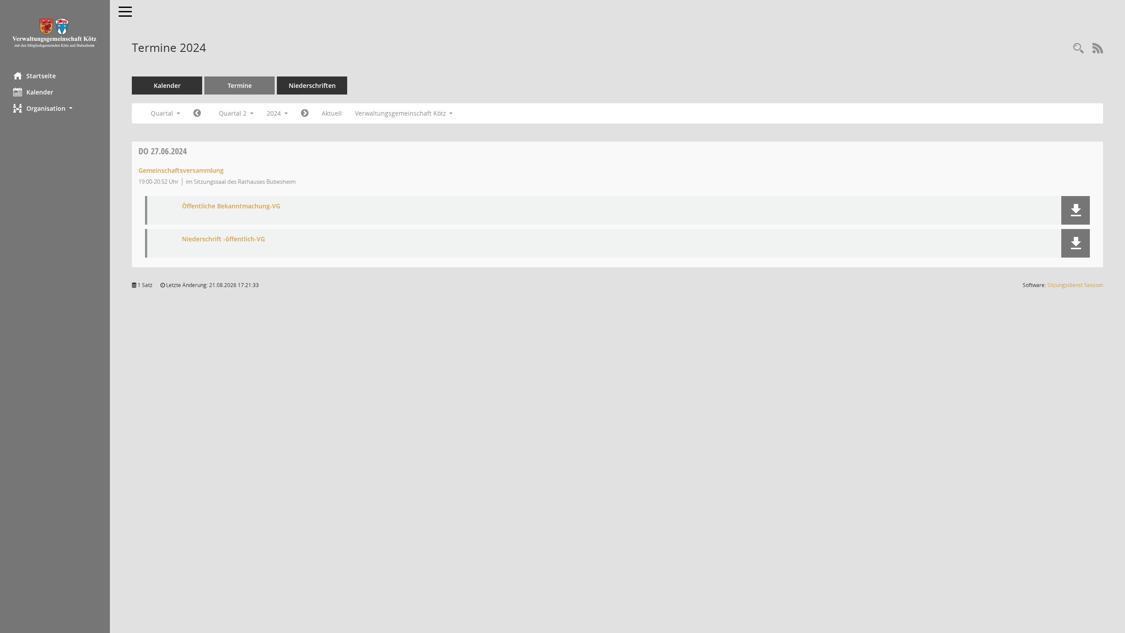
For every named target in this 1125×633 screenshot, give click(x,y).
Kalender (39, 92)
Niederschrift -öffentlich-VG (223, 239)
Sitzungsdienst (1075, 285)
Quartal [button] (163, 113)
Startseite (41, 76)
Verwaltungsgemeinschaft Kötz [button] (401, 113)
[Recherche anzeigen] (1078, 48)
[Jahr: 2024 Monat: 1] (197, 113)
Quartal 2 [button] (233, 113)
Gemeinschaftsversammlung (181, 170)
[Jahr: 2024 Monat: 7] (304, 113)
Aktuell (332, 113)
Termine (240, 85)
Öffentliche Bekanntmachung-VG (231, 206)
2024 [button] (275, 113)
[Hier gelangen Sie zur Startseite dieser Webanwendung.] (55, 32)
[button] (55, 108)
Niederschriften (312, 85)
